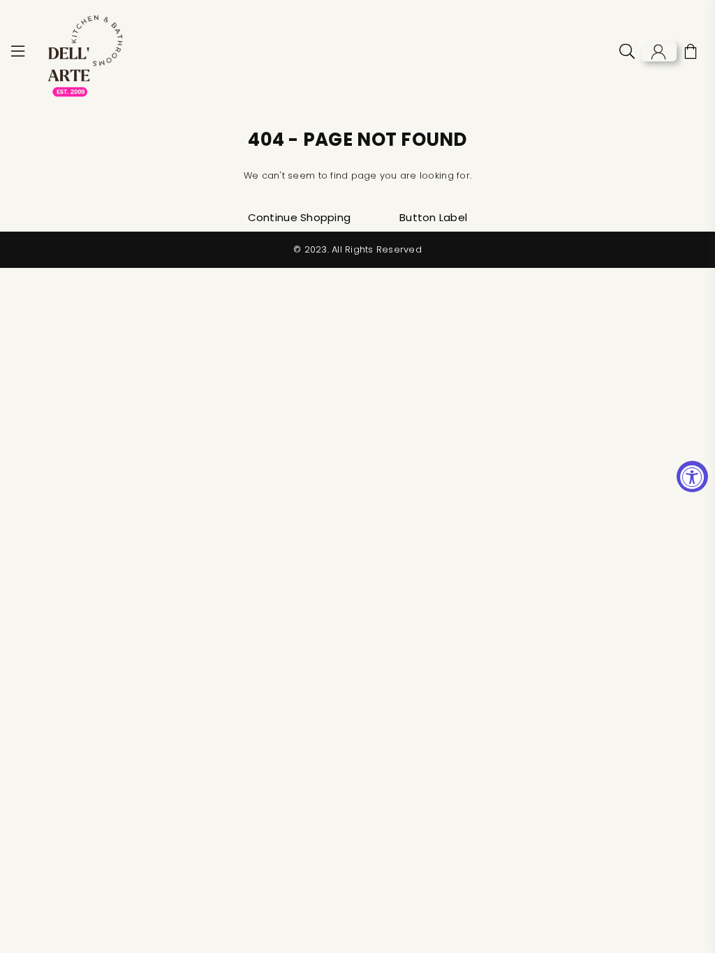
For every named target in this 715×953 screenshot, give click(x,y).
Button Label (433, 217)
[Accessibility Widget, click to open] (692, 477)
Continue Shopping (299, 217)
